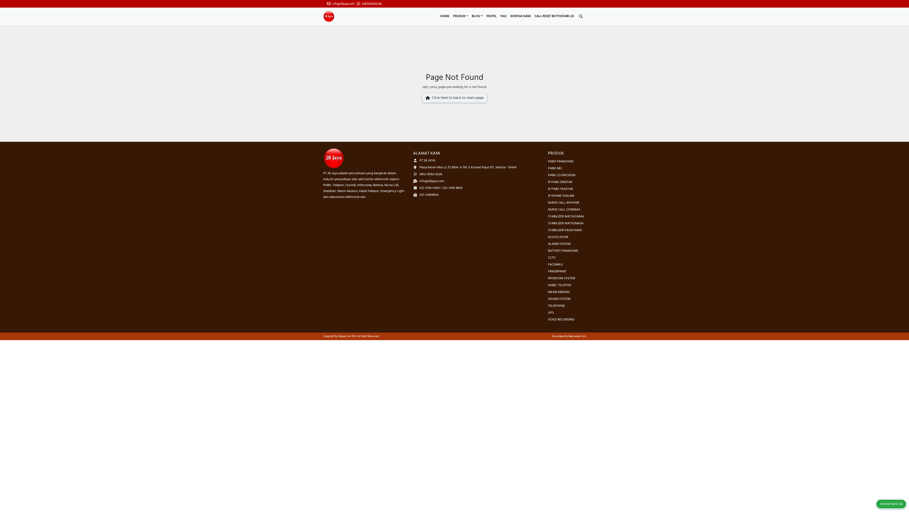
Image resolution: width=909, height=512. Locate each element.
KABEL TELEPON (559, 285)
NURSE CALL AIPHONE (563, 203)
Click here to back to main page (457, 98)
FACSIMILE (555, 264)
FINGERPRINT (557, 271)
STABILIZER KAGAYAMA (565, 230)
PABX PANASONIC (561, 161)
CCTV (552, 258)
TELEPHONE (556, 306)
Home (444, 16)
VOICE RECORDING (561, 319)
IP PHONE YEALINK (561, 196)
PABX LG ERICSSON (561, 175)
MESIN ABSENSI (559, 292)
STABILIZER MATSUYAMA (566, 216)
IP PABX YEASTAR (560, 189)
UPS (551, 312)
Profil (491, 16)
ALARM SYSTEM (559, 244)
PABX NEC (555, 168)
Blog (476, 16)
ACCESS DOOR (558, 237)
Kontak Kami (520, 16)
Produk (459, 16)
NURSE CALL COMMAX (564, 209)
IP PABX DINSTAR (560, 182)
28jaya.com (344, 336)
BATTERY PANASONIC (563, 251)
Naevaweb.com (577, 336)
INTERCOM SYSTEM (561, 278)
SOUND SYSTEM (559, 299)
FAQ (503, 16)
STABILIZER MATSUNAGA (566, 223)
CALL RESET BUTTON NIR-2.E (554, 16)
